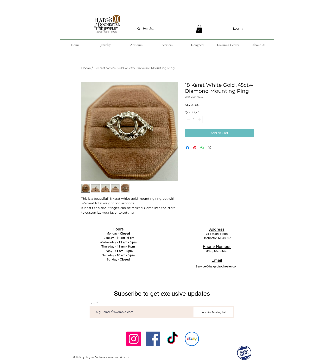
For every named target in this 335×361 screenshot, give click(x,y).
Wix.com (124, 357)
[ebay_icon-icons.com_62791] (192, 339)
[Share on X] (209, 147)
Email (93, 303)
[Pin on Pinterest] (195, 147)
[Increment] (199, 119)
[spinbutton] (193, 119)
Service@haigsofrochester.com (216, 266)
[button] (199, 29)
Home (86, 68)
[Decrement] (188, 119)
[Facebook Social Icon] (153, 339)
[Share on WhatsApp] (202, 147)
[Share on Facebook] (187, 147)
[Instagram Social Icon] (133, 339)
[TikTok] (172, 339)
